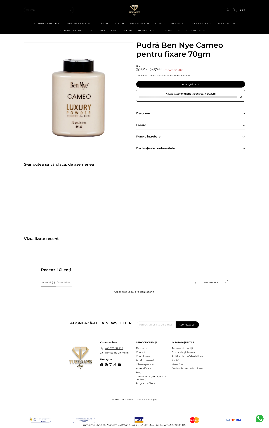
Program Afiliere (145, 383)
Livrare (153, 75)
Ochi (117, 23)
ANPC (175, 360)
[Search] (70, 10)
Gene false (201, 23)
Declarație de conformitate (187, 368)
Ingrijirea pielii (78, 23)
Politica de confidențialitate (187, 356)
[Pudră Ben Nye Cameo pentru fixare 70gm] (41, 199)
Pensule (177, 23)
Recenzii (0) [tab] (48, 282)
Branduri (170, 31)
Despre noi (142, 348)
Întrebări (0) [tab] (63, 282)
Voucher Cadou (197, 31)
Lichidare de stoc (47, 23)
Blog (138, 372)
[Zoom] (78, 96)
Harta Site (177, 364)
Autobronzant (71, 31)
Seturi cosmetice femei (140, 31)
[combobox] (49, 10)
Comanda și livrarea (183, 352)
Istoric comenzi (145, 360)
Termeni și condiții (182, 348)
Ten (102, 23)
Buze (159, 23)
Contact (140, 352)
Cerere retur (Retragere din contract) (152, 378)
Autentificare (143, 368)
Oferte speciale (144, 364)
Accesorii (225, 23)
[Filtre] (195, 282)
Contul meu (143, 356)
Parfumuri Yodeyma (102, 31)
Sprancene (138, 23)
